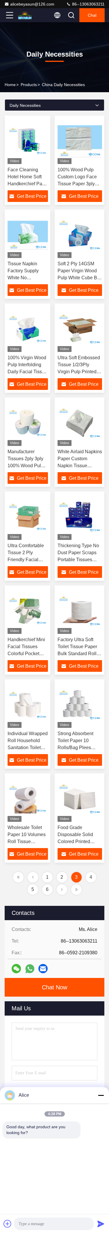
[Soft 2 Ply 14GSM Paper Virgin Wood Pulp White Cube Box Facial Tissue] (80, 235)
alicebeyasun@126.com (32, 4)
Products (29, 84)
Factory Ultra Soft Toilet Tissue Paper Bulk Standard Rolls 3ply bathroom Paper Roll (79, 653)
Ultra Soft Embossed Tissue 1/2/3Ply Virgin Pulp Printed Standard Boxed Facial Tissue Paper (79, 371)
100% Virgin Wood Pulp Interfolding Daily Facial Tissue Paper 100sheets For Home (27, 371)
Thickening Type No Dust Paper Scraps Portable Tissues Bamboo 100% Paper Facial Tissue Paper (80, 559)
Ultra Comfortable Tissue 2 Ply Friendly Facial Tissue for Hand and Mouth (26, 559)
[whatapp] (30, 969)
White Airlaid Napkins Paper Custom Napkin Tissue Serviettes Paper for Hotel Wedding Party (80, 465)
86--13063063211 (88, 4)
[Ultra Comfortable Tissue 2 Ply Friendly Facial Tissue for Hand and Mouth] (28, 517)
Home (10, 84)
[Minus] (100, 1095)
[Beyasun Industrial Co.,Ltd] (28, 15)
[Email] (43, 968)
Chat (92, 15)
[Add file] (7, 1223)
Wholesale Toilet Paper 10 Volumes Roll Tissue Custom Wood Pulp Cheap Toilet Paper (28, 841)
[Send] (101, 1223)
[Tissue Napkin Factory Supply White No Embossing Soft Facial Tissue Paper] (28, 235)
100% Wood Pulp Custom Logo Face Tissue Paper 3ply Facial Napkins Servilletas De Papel (79, 183)
